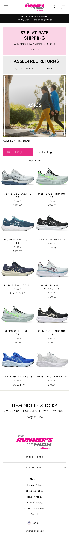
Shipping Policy (34, 490)
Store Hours (34, 457)
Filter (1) (17, 152)
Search (34, 514)
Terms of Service (34, 502)
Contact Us (34, 467)
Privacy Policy (34, 496)
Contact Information (34, 508)
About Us (34, 479)
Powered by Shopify (34, 530)
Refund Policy (34, 485)
